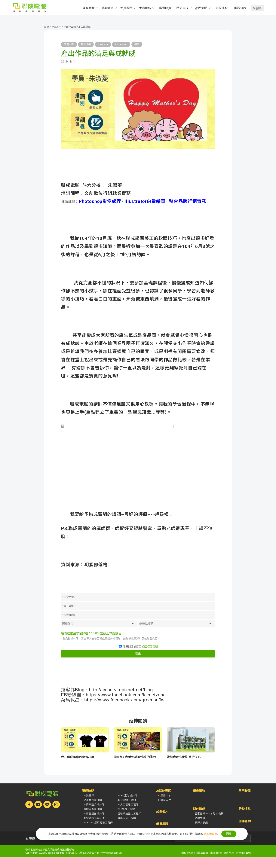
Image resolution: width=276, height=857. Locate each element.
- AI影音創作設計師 (93, 813)
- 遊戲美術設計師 (92, 809)
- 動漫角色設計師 (92, 800)
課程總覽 (89, 8)
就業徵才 (107, 8)
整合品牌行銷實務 (187, 201)
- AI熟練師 (88, 795)
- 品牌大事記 (200, 822)
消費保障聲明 (243, 853)
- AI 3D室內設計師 (126, 795)
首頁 (46, 26)
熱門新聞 (201, 8)
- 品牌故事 (199, 818)
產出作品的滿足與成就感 (77, 26)
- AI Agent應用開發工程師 (97, 822)
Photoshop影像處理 (100, 201)
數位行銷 (86, 44)
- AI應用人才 (163, 795)
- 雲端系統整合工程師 (128, 813)
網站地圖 (229, 853)
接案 (136, 44)
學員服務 (145, 8)
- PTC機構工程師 (125, 809)
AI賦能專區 (163, 790)
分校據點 (222, 8)
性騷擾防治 (216, 853)
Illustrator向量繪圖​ (144, 201)
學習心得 (69, 44)
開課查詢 (240, 8)
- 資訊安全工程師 (126, 818)
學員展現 (126, 8)
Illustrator (103, 44)
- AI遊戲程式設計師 (93, 818)
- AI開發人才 (163, 800)
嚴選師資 (165, 8)
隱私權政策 (187, 853)
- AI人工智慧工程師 (127, 804)
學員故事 (56, 26)
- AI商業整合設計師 (93, 804)
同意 (229, 833)
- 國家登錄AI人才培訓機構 (208, 813)
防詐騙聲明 (202, 853)
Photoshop (121, 44)
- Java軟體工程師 (126, 800)
